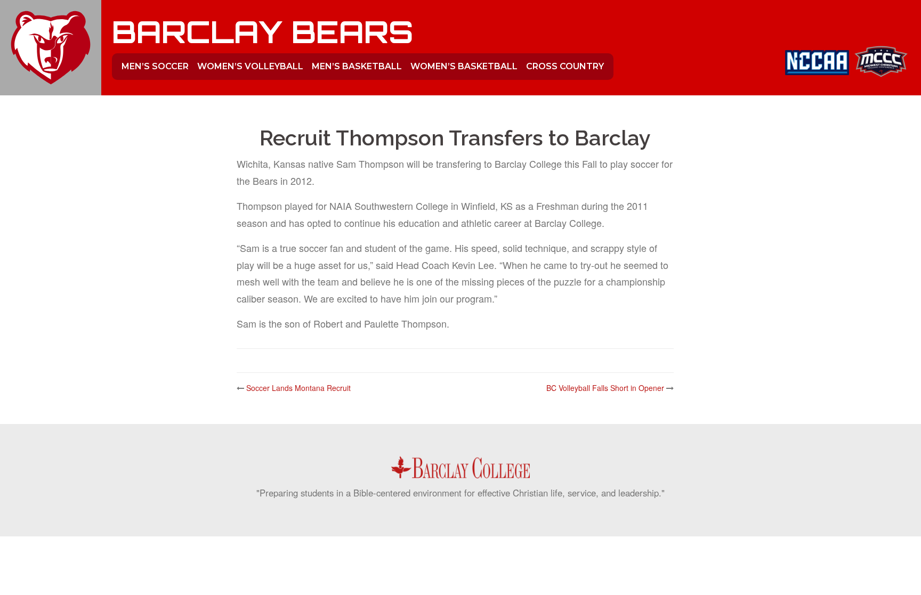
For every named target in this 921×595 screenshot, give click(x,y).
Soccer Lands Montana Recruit (298, 387)
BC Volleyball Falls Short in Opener (605, 387)
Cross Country (565, 66)
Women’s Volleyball (250, 66)
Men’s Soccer (155, 66)
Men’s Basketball (357, 66)
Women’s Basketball (464, 66)
